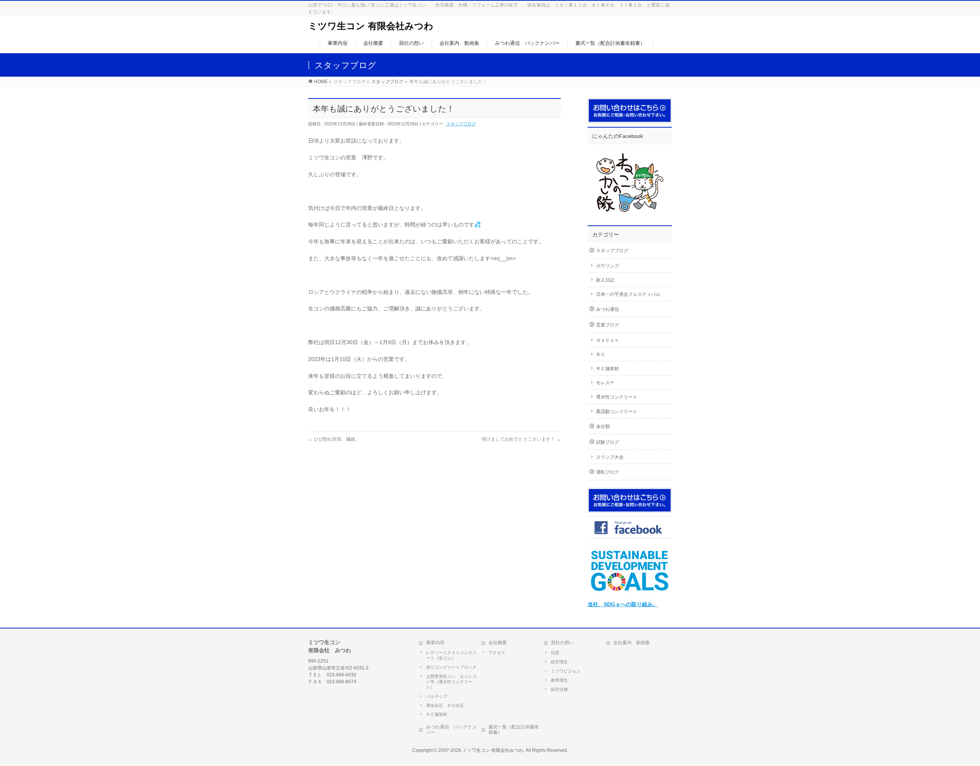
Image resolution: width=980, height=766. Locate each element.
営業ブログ (607, 325)
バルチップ (436, 696)
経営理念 (559, 661)
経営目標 (559, 689)
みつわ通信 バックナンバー (451, 729)
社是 (555, 652)
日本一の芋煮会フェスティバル (628, 294)
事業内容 (435, 642)
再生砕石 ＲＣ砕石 (445, 705)
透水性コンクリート (616, 397)
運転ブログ (607, 472)
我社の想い (562, 642)
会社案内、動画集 (631, 642)
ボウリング (607, 266)
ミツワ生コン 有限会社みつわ (370, 26)
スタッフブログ (461, 123)
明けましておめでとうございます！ (521, 439)
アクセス (496, 652)
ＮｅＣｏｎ (607, 340)
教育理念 (559, 680)
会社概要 (497, 642)
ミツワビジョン (565, 671)
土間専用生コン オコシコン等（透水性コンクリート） (451, 681)
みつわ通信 (607, 309)
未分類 (603, 426)
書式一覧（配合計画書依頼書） (513, 729)
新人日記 (605, 280)
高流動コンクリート (616, 411)
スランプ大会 (610, 457)
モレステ (605, 382)
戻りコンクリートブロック (451, 667)
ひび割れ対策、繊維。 (334, 439)
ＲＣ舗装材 (607, 368)
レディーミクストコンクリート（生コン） (451, 655)
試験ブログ (607, 442)
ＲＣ (600, 354)
